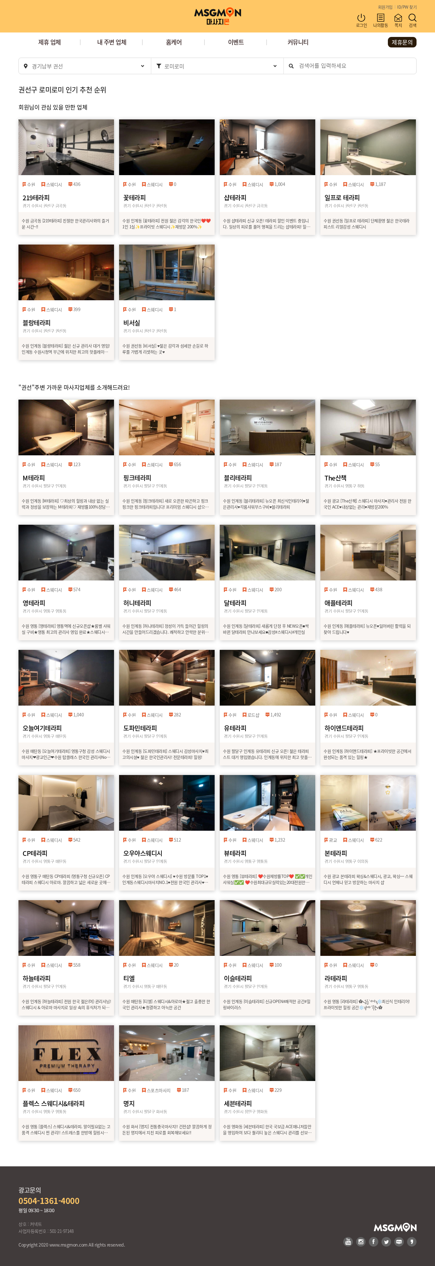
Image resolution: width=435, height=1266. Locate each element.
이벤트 (236, 42)
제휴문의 (402, 42)
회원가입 (385, 7)
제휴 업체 (49, 42)
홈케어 (174, 42)
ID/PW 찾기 (407, 7)
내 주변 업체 (111, 42)
